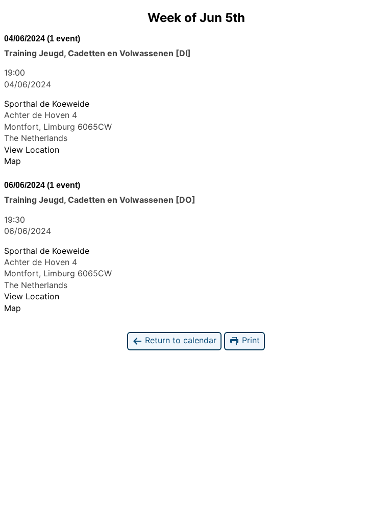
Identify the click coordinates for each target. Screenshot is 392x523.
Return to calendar (179, 340)
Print (249, 340)
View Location (31, 150)
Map (12, 161)
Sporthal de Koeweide (46, 104)
